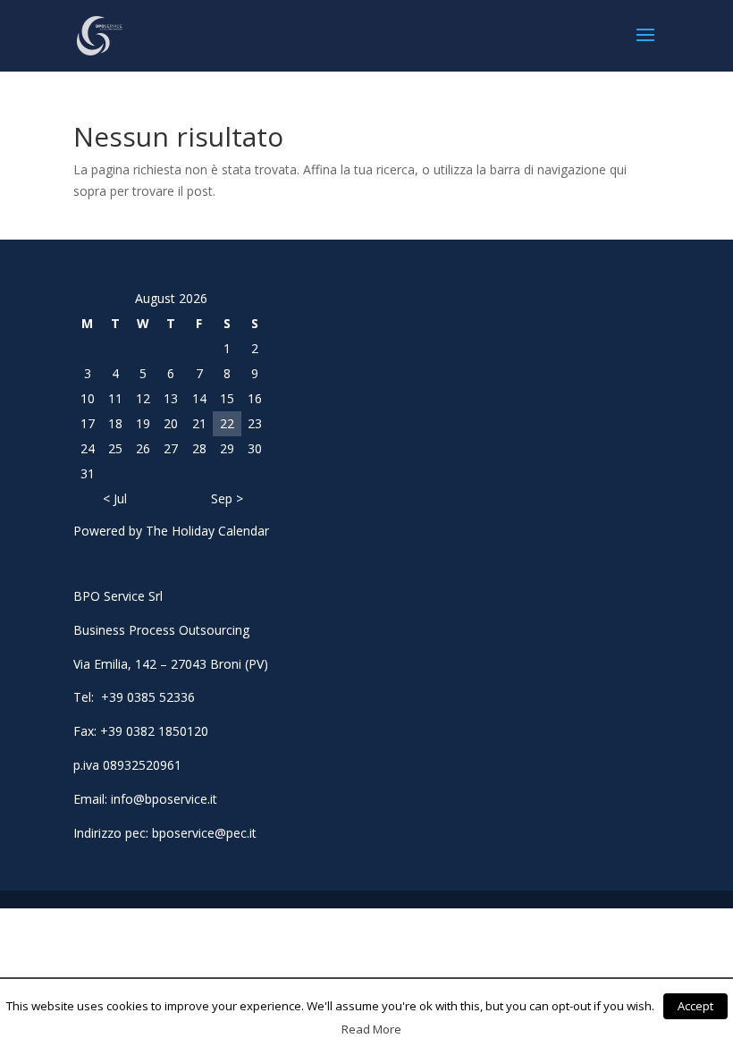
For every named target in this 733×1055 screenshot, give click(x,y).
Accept (695, 1006)
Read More (371, 1029)
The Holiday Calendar (207, 530)
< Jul (115, 498)
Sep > (227, 498)
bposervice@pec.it (204, 832)
